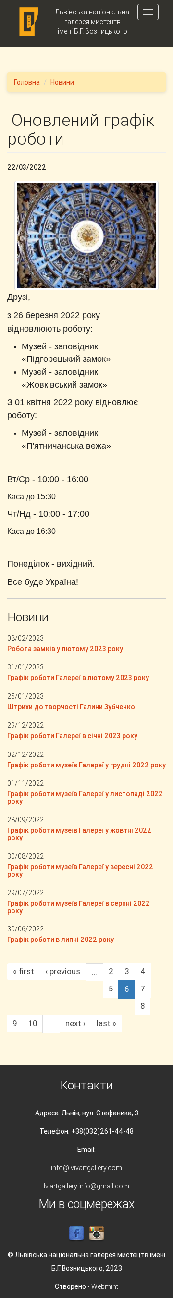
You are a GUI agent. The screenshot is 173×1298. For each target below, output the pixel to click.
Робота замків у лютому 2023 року (65, 648)
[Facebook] (76, 1233)
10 (32, 1023)
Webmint (104, 1286)
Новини (62, 82)
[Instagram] (96, 1233)
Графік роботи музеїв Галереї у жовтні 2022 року (79, 834)
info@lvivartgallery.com (86, 1167)
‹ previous (62, 971)
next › (75, 1023)
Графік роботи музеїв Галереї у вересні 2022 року (80, 870)
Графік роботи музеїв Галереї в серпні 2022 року (78, 907)
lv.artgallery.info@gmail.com (86, 1186)
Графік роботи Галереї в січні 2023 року (72, 735)
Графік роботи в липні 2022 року (60, 939)
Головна (27, 82)
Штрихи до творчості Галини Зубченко (71, 707)
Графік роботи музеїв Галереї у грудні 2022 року (86, 765)
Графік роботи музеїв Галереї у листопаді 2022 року (85, 797)
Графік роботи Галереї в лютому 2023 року (78, 677)
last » (106, 1023)
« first (23, 971)
